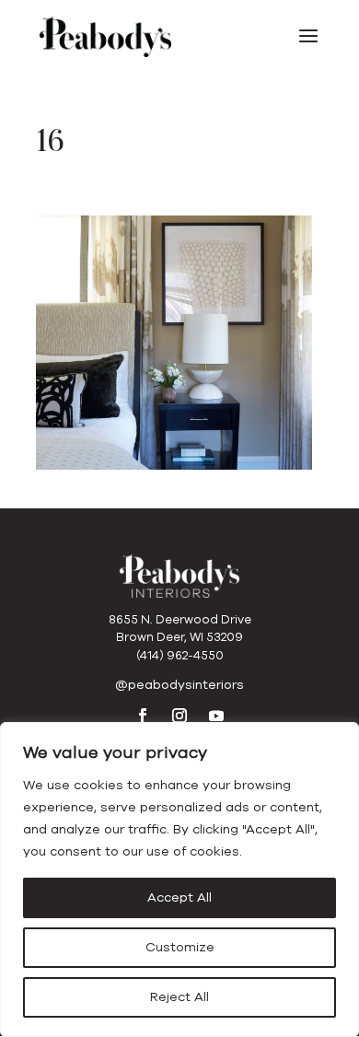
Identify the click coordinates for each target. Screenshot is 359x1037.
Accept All (179, 897)
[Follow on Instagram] (179, 715)
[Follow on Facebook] (142, 715)
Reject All (179, 997)
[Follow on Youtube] (216, 715)
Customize (179, 947)
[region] (179, 879)
